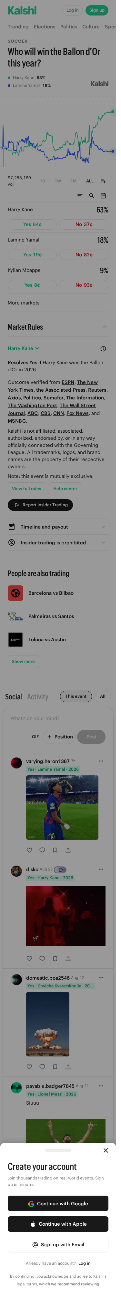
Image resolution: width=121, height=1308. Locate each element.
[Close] (105, 1150)
